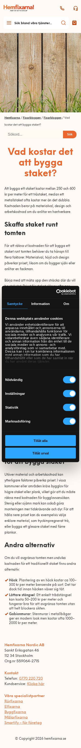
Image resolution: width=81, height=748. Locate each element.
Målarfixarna (16, 717)
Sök (69, 134)
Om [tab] (66, 303)
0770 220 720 (31, 679)
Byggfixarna (15, 712)
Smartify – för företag (23, 723)
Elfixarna (12, 707)
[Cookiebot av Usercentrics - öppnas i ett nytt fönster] (57, 292)
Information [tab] (40, 303)
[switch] (69, 393)
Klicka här (35, 684)
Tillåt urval (40, 453)
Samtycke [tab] (14, 303)
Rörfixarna (13, 701)
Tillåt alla (40, 440)
